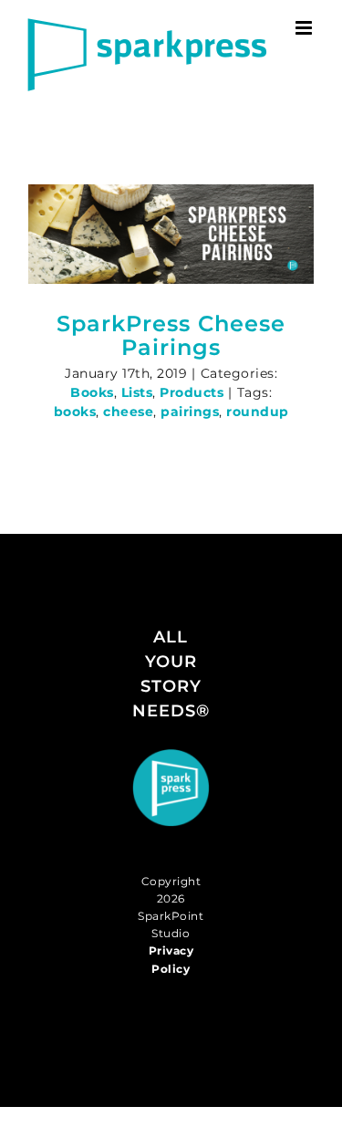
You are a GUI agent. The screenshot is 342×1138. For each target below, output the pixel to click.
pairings (190, 411)
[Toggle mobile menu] (305, 27)
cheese (128, 411)
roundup (257, 411)
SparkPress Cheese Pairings (171, 335)
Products (191, 392)
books (75, 411)
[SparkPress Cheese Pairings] (171, 234)
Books (92, 392)
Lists (137, 392)
